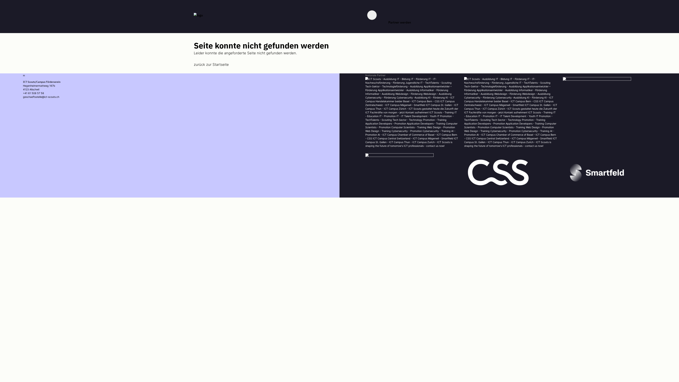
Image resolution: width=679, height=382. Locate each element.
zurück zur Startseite (211, 64)
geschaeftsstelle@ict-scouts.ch (41, 96)
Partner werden (399, 22)
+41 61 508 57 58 (33, 93)
